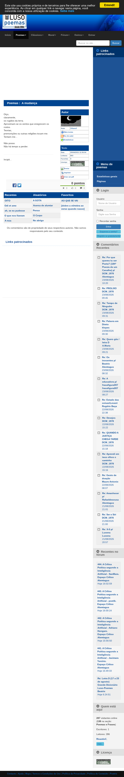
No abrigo (38, 220)
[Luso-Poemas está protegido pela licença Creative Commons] (103, 761)
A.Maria (106, 345)
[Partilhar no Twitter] (19, 185)
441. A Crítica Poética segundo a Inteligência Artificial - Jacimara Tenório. (108, 654)
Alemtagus (108, 276)
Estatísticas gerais (107, 176)
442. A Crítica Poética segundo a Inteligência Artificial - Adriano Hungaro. (108, 624)
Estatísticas (68, 140)
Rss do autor (68, 136)
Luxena (106, 535)
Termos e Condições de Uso (46, 774)
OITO (7, 200)
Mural (51, 35)
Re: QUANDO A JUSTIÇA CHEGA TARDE (110, 435)
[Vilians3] (74, 121)
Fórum (64, 35)
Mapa (28, 774)
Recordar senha (108, 221)
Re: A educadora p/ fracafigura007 (110, 381)
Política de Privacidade (73, 774)
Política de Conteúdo (97, 774)
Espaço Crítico (106, 577)
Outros (78, 35)
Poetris (113, 774)
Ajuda (21, 774)
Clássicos (36, 35)
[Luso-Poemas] (15, 21)
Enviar (66, 168)
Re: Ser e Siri (109, 514)
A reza (8, 220)
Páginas (101, 181)
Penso (36, 210)
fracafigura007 (110, 388)
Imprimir (67, 173)
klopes (105, 327)
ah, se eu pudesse (15, 210)
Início (8, 35)
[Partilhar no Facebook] (14, 185)
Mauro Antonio (110, 481)
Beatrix (101, 691)
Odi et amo (10, 205)
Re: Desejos (108, 418)
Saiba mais (67, 11)
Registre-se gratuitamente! (109, 236)
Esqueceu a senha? (108, 232)
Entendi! (109, 5)
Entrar (91, 35)
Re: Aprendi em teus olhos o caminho (110, 457)
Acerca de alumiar (43, 205)
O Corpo (37, 215)
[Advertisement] (31, 73)
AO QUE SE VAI (69, 200)
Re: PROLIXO (109, 288)
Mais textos (68, 132)
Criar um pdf (69, 177)
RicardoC (101, 739)
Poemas (20, 35)
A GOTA (37, 200)
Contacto (11, 774)
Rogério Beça (109, 406)
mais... (100, 744)
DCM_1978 (108, 291)
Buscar (115, 43)
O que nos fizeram (15, 215)
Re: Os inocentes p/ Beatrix (109, 360)
